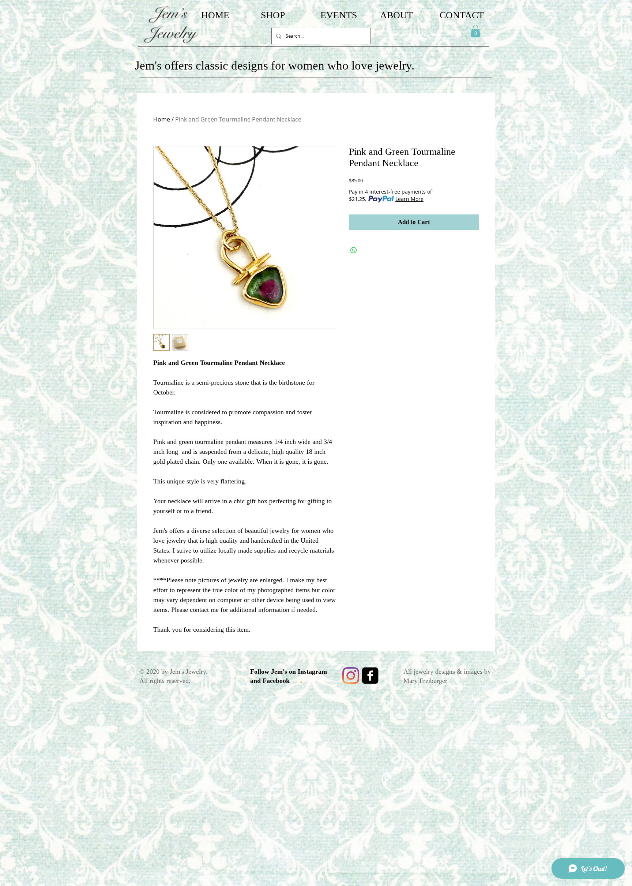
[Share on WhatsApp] (353, 250)
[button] (475, 31)
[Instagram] (350, 675)
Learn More (409, 198)
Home (161, 119)
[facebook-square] (370, 675)
